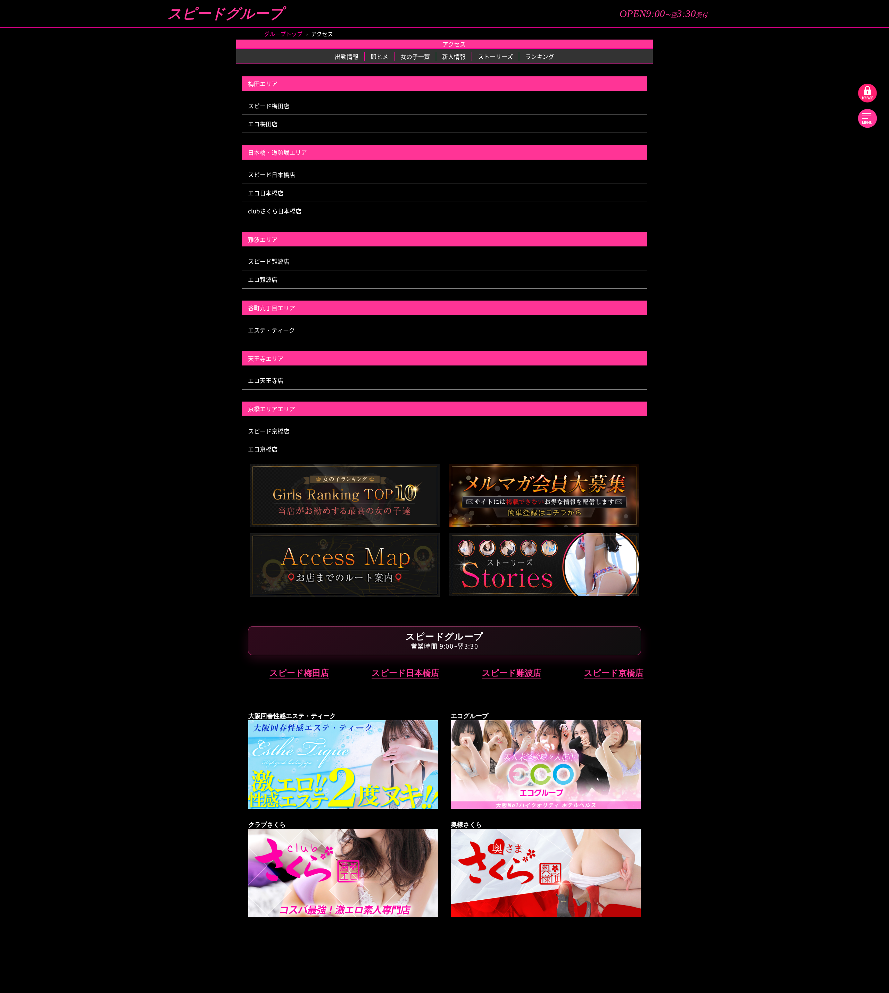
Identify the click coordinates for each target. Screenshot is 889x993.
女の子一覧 (834, 65)
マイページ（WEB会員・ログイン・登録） (785, 174)
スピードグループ (225, 14)
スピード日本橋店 (271, 174)
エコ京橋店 (262, 449)
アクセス (736, 135)
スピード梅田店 (268, 105)
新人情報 (834, 86)
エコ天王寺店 (265, 380)
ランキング (735, 105)
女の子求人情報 (736, 155)
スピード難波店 (268, 261)
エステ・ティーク (271, 330)
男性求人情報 (834, 155)
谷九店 (738, 319)
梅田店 (738, 244)
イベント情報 (834, 105)
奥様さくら (784, 522)
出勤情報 (735, 86)
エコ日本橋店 (265, 192)
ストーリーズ (735, 65)
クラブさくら (785, 447)
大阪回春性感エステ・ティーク (785, 297)
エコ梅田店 (262, 123)
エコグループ (785, 350)
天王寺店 (738, 415)
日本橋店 (831, 265)
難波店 (738, 265)
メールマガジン (834, 135)
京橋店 (831, 244)
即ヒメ (834, 46)
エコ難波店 (262, 279)
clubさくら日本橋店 (274, 211)
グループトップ (735, 46)
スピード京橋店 (268, 431)
